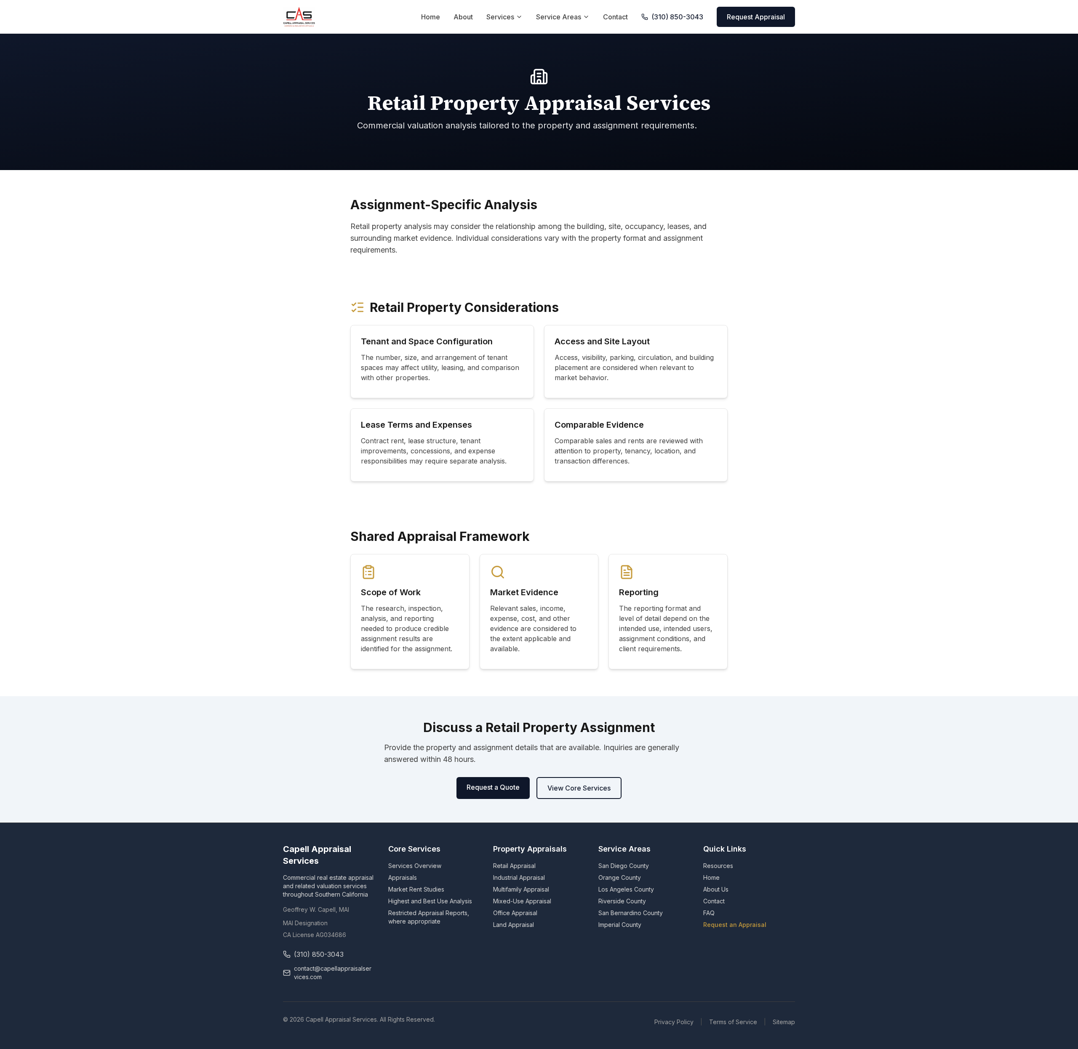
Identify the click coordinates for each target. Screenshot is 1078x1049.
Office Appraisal (515, 912)
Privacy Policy (674, 1021)
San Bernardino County (630, 912)
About (463, 17)
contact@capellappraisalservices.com (332, 972)
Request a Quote (493, 787)
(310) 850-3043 (677, 17)
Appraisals (402, 877)
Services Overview (414, 865)
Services (500, 17)
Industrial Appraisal (519, 877)
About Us (715, 889)
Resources (718, 865)
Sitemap (784, 1021)
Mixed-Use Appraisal (522, 901)
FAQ (709, 912)
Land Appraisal (513, 924)
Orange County (619, 877)
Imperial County (619, 924)
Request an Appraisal (734, 924)
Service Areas (558, 17)
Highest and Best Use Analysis (430, 901)
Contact (615, 17)
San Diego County (623, 865)
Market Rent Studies (416, 889)
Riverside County (622, 901)
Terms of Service (733, 1021)
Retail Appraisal (514, 865)
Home (430, 17)
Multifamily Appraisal (521, 889)
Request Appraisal (756, 17)
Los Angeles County (626, 889)
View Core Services (579, 788)
